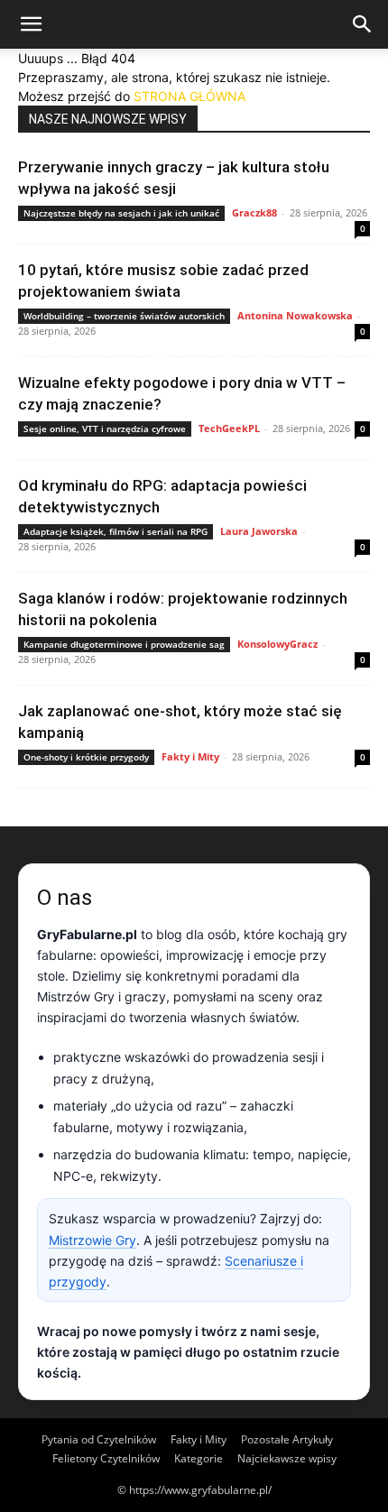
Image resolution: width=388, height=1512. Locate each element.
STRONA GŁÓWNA (189, 96)
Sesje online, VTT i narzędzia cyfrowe (104, 428)
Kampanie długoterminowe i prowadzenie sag (124, 644)
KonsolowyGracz (277, 643)
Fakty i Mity (190, 756)
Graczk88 (254, 212)
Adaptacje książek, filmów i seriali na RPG (115, 531)
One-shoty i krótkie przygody (86, 757)
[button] (31, 24)
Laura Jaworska (259, 531)
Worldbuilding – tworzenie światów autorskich (124, 315)
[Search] (362, 24)
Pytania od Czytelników (99, 1439)
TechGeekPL (229, 428)
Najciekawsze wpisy (287, 1458)
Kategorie (198, 1458)
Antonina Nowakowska (295, 315)
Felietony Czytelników (106, 1458)
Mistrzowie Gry (92, 1240)
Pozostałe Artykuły (287, 1439)
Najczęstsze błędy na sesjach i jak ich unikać (121, 213)
